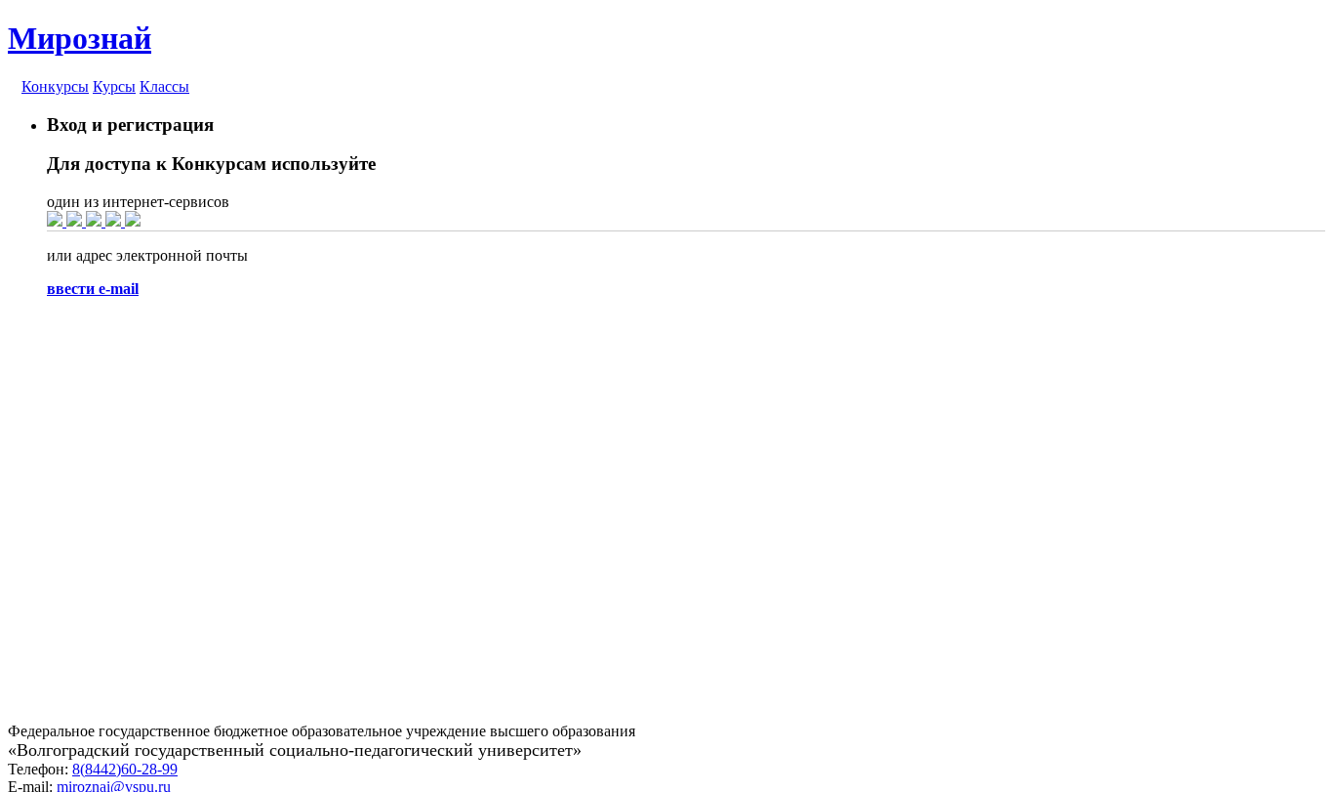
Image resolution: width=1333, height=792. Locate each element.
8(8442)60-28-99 (125, 769)
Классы (164, 86)
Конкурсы (55, 86)
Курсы (114, 86)
